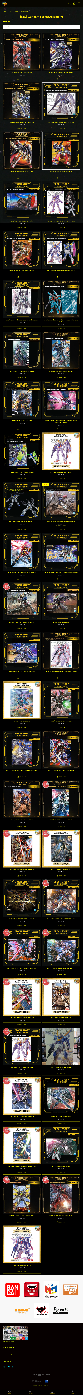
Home (4, 11)
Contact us (6, 1352)
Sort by (6, 22)
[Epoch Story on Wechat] (8, 1367)
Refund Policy (46, 1385)
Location (5, 1356)
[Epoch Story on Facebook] (4, 1367)
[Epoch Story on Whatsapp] (13, 1367)
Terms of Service (37, 1385)
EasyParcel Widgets (8, 1354)
